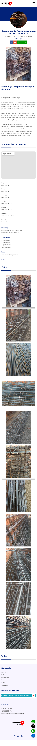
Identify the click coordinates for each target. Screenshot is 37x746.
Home (3, 672)
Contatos (4, 685)
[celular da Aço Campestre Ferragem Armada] (33, 726)
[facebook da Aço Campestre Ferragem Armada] (33, 736)
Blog (3, 682)
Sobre (3, 675)
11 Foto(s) (18, 39)
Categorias (5, 677)
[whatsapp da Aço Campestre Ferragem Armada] (33, 721)
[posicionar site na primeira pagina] (7, 3)
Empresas (4, 680)
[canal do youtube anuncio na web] (19, 735)
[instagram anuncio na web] (22, 735)
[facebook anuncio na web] (15, 735)
